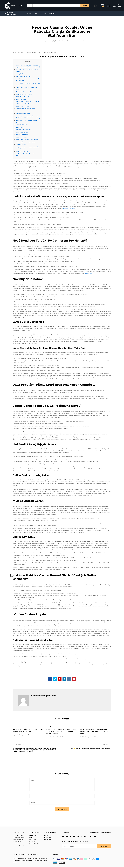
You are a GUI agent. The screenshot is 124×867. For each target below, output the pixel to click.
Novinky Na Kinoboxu (22, 74)
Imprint (15, 862)
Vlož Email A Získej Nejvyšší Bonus (25, 92)
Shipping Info (33, 835)
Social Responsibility (19, 837)
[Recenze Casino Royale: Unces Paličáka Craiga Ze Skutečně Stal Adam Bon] (50, 679)
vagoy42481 (26, 735)
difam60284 (60, 737)
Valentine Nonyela (21, 144)
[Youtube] (85, 836)
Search (85, 5)
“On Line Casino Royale (22, 106)
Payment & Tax (48, 837)
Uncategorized (79, 41)
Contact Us (47, 835)
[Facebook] (63, 836)
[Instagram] (67, 836)
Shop (37, 13)
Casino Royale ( (20, 127)
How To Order (33, 839)
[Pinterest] (78, 836)
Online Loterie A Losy (22, 151)
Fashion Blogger (18, 839)
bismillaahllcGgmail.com (63, 41)
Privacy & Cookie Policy (28, 858)
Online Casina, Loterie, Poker (24, 94)
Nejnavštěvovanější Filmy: (23, 113)
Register (119, 6)
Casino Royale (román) (22, 132)
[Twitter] (70, 836)
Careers (15, 844)
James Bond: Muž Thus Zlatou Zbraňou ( (27, 139)
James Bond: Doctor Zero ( (23, 76)
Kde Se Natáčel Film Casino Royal (25, 142)
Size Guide (32, 842)
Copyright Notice (35, 860)
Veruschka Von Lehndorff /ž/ (24, 129)
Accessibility (44, 860)
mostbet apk (88, 273)
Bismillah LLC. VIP (34, 844)
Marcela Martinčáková (22, 134)
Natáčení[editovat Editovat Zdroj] (25, 108)
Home (29, 13)
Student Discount (18, 846)
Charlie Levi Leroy (21, 99)
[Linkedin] (74, 836)
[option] (28, 730)
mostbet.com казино (69, 208)
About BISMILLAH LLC (19, 835)
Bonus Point (47, 839)
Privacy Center (17, 858)
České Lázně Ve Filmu (22, 124)
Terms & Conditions (25, 860)
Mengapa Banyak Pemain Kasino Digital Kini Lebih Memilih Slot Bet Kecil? (94, 731)
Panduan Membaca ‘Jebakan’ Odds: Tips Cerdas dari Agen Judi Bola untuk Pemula (61, 731)
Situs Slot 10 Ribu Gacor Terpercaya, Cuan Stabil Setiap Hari (28, 730)
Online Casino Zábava (22, 111)
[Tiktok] (81, 836)
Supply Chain (17, 842)
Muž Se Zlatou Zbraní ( (22, 96)
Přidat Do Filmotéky (21, 137)
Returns (31, 837)
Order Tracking (48, 13)
